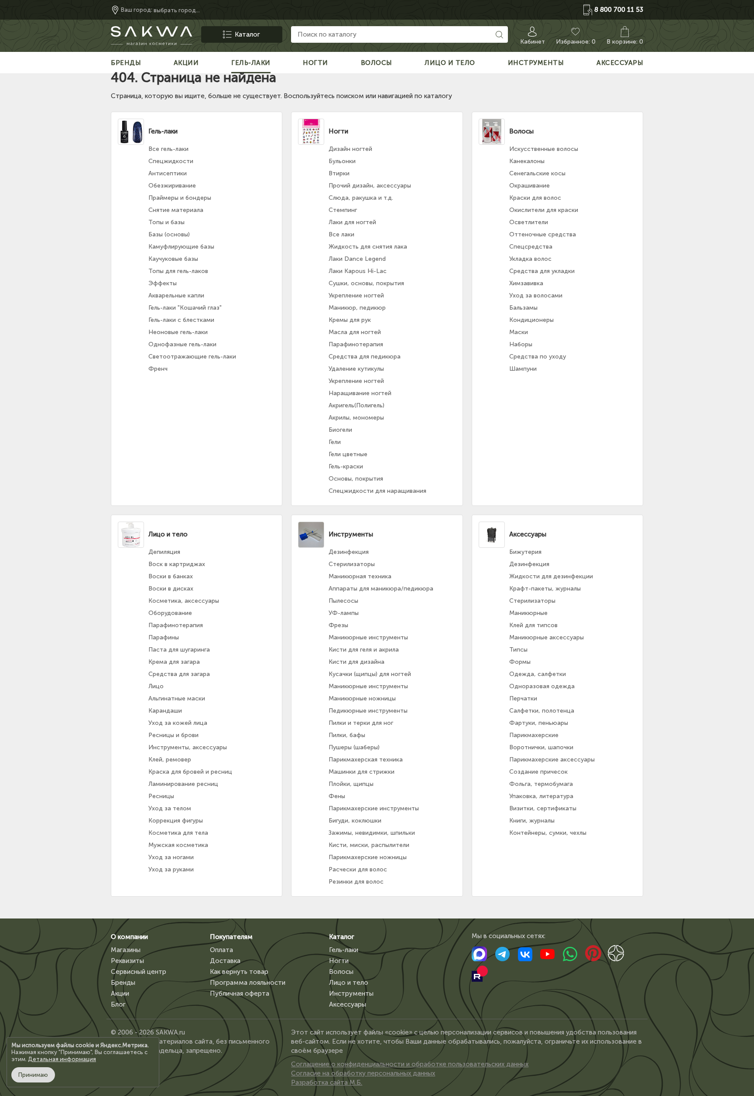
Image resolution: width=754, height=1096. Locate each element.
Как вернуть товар (239, 972)
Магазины (126, 950)
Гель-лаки (343, 950)
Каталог (341, 937)
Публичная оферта (239, 993)
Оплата (221, 950)
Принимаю (33, 1075)
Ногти (339, 961)
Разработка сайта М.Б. (326, 1082)
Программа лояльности (247, 983)
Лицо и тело (348, 983)
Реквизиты (127, 961)
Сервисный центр (138, 972)
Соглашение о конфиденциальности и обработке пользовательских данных (409, 1064)
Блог (118, 1004)
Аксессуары (347, 1004)
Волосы (341, 972)
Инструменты (351, 993)
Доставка (225, 961)
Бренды (123, 983)
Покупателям (231, 937)
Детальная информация (62, 1059)
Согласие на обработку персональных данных (363, 1073)
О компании (129, 937)
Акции (120, 993)
